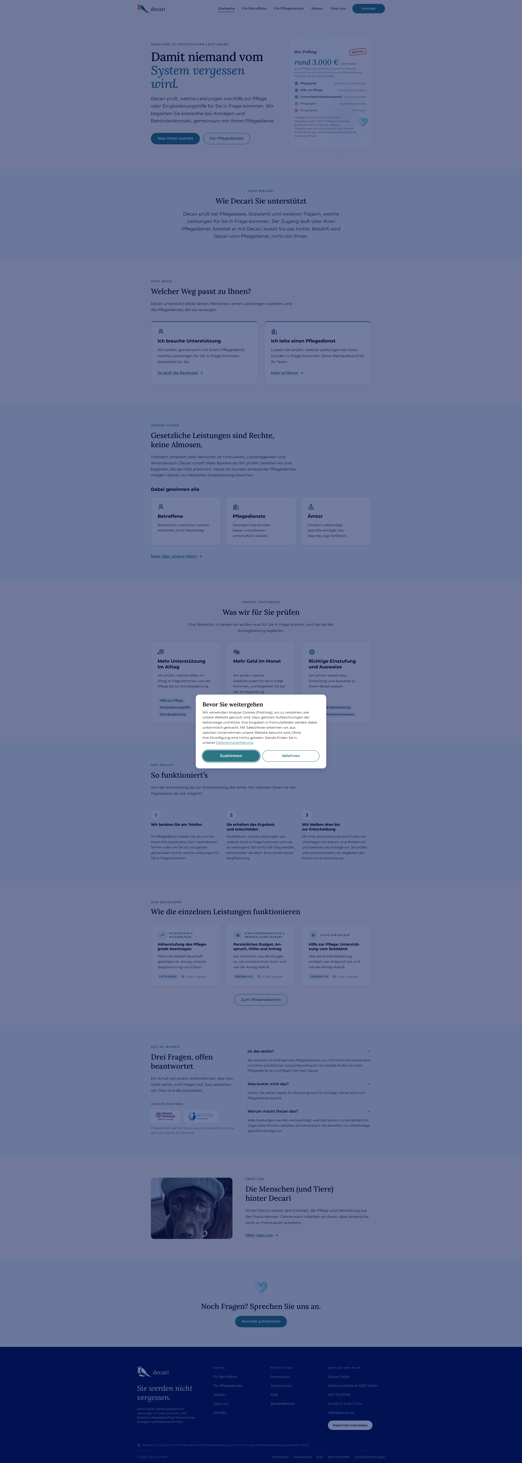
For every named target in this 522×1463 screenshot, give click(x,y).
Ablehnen (291, 756)
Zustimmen (231, 756)
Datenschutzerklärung (234, 743)
